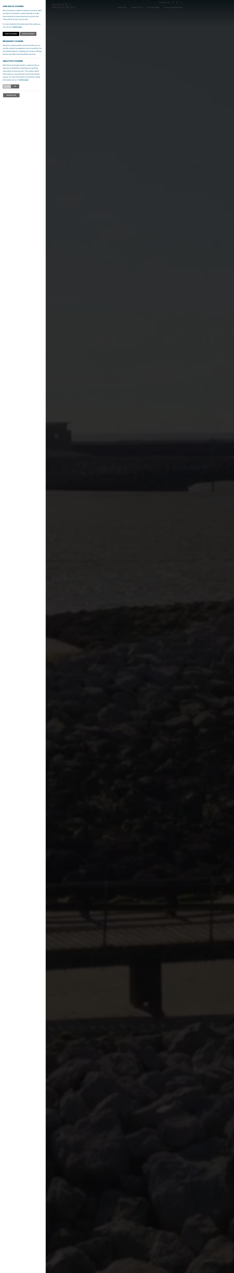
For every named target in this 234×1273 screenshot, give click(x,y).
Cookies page (17, 27)
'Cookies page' (23, 80)
